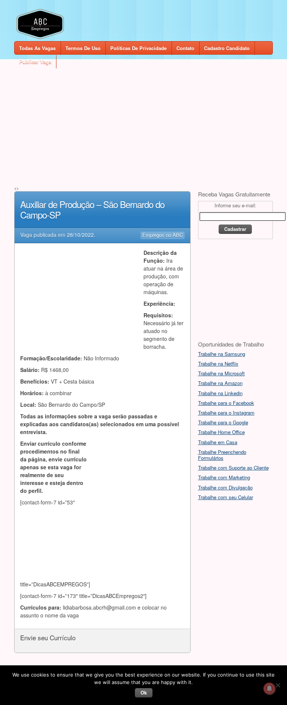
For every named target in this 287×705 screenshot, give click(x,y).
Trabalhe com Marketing (224, 477)
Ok (144, 692)
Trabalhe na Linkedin (220, 393)
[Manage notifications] (269, 689)
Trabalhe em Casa (217, 442)
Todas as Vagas (37, 48)
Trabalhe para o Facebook (226, 402)
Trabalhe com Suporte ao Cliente (233, 467)
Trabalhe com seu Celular (225, 497)
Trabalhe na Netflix (218, 363)
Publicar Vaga (35, 61)
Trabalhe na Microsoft (221, 373)
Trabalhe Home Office (221, 432)
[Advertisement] (143, 120)
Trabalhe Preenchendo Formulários (222, 454)
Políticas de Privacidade (138, 48)
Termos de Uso (83, 48)
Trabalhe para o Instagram (226, 412)
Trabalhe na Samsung (221, 353)
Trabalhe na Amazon (220, 383)
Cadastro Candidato (227, 48)
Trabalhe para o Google (223, 422)
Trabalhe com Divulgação (225, 487)
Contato (185, 48)
